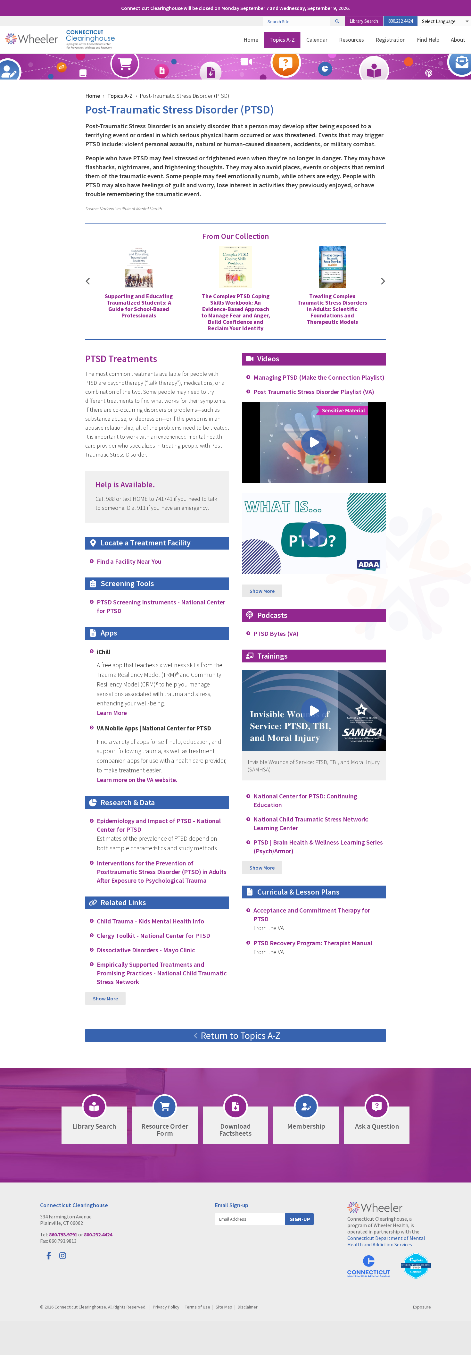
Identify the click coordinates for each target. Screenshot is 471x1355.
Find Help (428, 39)
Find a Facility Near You (129, 561)
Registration (391, 39)
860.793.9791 (63, 1234)
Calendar (316, 39)
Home (251, 39)
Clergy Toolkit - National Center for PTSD (153, 935)
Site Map (224, 1307)
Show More (105, 998)
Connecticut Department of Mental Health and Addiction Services (386, 1241)
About (458, 39)
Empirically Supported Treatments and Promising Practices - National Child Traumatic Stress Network (162, 973)
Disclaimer (248, 1307)
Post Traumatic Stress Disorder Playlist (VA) (313, 392)
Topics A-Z (282, 39)
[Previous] (87, 282)
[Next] (383, 282)
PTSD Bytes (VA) (276, 633)
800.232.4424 (400, 21)
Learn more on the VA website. (137, 780)
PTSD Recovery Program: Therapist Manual (312, 943)
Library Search (364, 21)
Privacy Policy (166, 1307)
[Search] (337, 21)
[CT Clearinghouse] (60, 39)
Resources (351, 39)
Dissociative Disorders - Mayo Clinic (146, 950)
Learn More (112, 713)
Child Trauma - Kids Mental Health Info (150, 921)
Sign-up (300, 1219)
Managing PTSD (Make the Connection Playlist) (318, 377)
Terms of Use (197, 1307)
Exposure (422, 1307)
